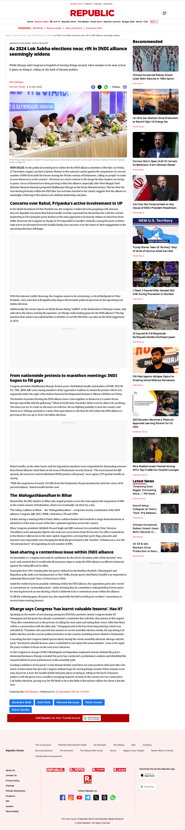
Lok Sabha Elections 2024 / (40, 36)
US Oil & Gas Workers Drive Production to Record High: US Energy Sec (155, 120)
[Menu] (163, 13)
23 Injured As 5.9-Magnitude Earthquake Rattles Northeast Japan (154, 335)
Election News (17, 87)
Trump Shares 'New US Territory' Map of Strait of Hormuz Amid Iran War (155, 249)
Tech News (138, 84)
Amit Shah (43, 702)
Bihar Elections (74, 28)
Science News (139, 499)
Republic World (76, 4)
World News (138, 127)
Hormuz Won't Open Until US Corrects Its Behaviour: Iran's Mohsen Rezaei (155, 163)
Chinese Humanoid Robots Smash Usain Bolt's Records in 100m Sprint (153, 77)
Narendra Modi (21, 702)
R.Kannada (108, 4)
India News (138, 299)
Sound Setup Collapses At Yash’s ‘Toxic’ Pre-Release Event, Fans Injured (145, 511)
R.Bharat (88, 4)
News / (9, 36)
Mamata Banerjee (68, 702)
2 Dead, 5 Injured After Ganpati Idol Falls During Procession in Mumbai (153, 292)
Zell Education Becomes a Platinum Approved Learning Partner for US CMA (153, 423)
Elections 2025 (94, 28)
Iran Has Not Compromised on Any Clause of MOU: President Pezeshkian (154, 206)
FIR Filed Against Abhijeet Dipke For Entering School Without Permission (154, 378)
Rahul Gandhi (54, 28)
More (153, 21)
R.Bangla (97, 4)
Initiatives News (140, 432)
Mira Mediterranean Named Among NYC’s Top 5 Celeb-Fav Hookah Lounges (155, 468)
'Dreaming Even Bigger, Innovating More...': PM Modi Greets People (144, 492)
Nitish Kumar (93, 702)
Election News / (20, 36)
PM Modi (38, 28)
